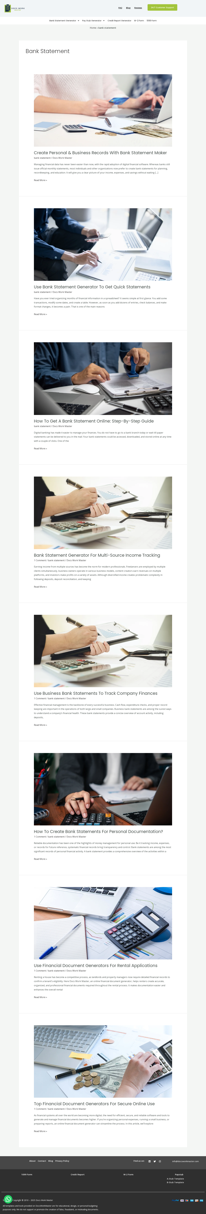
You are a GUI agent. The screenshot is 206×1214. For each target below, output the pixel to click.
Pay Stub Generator (91, 20)
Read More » (40, 180)
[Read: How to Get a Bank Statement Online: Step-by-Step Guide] (103, 378)
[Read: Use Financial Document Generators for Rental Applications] (103, 923)
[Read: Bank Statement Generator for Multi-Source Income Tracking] (103, 512)
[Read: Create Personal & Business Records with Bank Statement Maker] (103, 110)
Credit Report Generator (119, 20)
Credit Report (78, 1174)
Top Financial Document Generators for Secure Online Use (94, 1104)
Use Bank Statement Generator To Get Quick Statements (92, 287)
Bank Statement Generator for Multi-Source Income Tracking (97, 555)
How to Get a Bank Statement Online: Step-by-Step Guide (94, 421)
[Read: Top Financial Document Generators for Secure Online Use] (103, 1061)
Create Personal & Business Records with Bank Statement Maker (100, 153)
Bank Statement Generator (62, 20)
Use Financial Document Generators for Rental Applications (96, 966)
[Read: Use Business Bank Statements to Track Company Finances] (103, 650)
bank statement (42, 157)
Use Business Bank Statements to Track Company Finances (96, 693)
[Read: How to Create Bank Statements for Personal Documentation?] (103, 788)
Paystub (179, 1174)
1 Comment (40, 560)
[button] (8, 1199)
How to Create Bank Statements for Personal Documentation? (98, 832)
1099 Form (152, 20)
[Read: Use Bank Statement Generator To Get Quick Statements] (103, 244)
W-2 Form (139, 20)
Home (93, 27)
